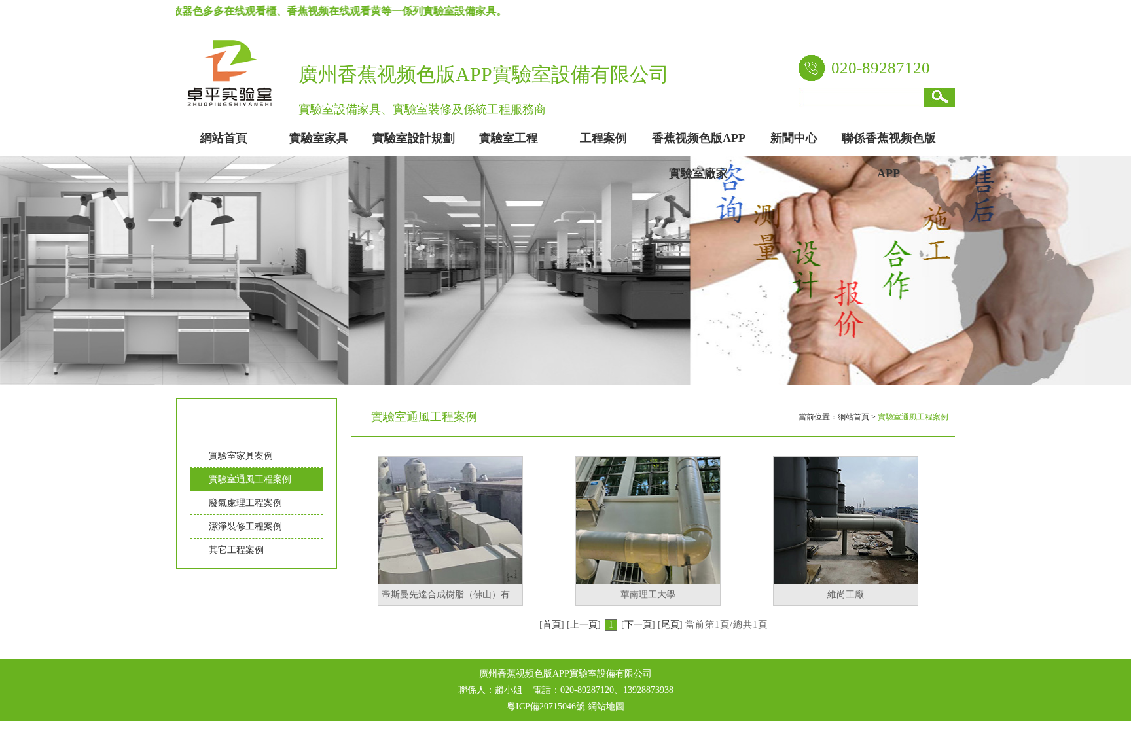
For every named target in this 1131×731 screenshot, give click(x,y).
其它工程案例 (236, 550)
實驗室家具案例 (241, 456)
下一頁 (638, 625)
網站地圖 (606, 706)
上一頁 (584, 625)
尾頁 (670, 625)
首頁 (552, 625)
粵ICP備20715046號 (546, 706)
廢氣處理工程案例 (245, 503)
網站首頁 (853, 416)
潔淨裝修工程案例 (245, 526)
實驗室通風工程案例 (250, 479)
